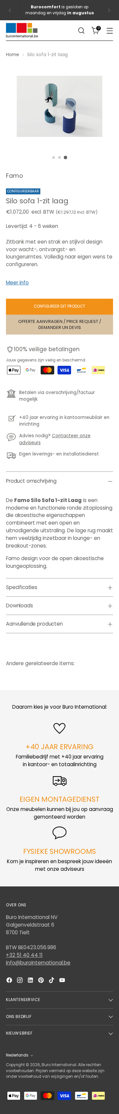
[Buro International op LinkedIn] (31, 981)
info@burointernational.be (38, 962)
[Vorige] (10, 10)
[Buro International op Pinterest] (42, 981)
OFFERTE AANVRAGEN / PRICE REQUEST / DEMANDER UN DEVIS (59, 324)
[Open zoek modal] (81, 31)
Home (12, 54)
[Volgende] (109, 10)
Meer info (17, 282)
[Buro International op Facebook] (10, 981)
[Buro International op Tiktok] (52, 981)
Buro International (59, 1064)
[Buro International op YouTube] (63, 981)
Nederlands (17, 1055)
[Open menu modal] (109, 31)
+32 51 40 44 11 (24, 955)
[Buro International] (22, 30)
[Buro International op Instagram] (20, 981)
